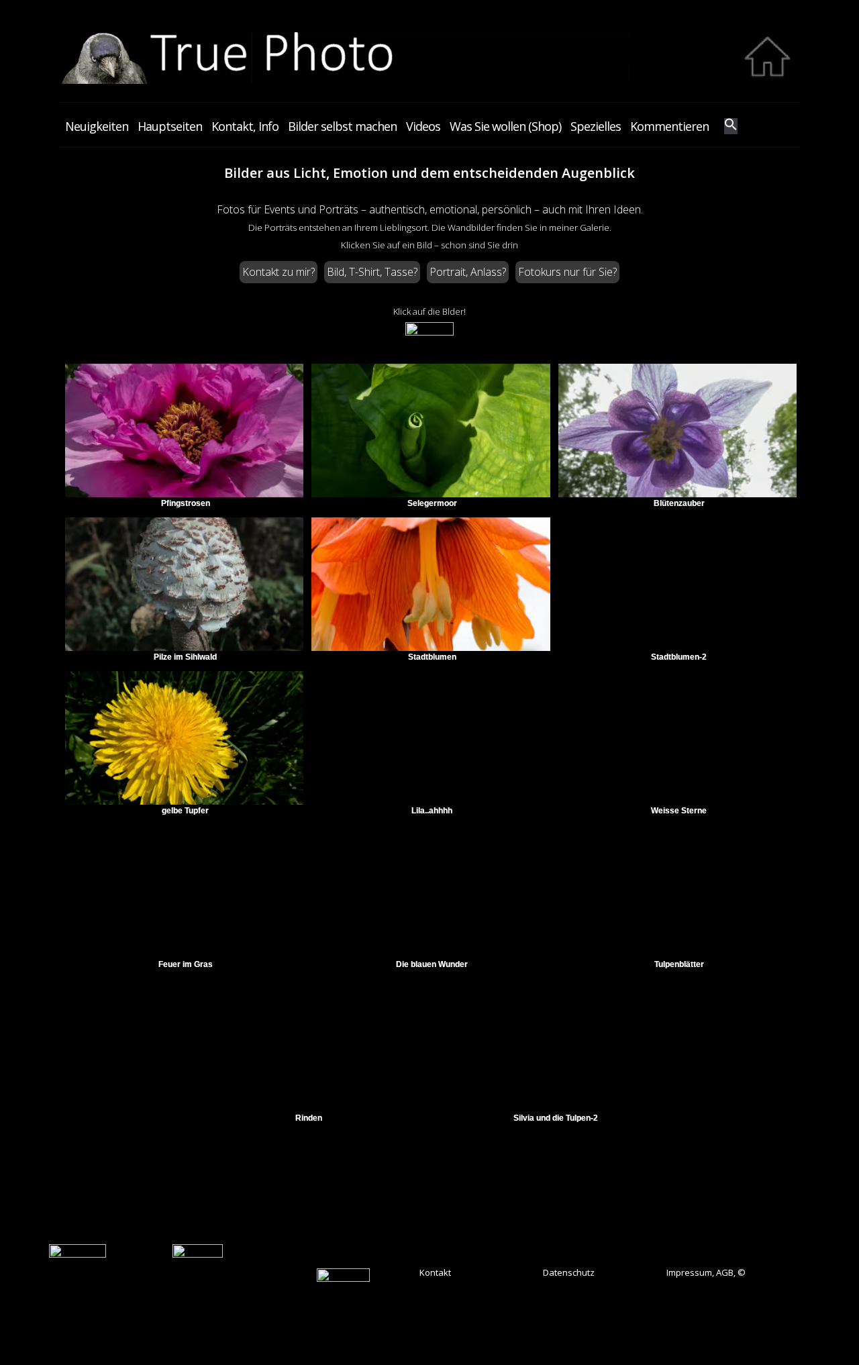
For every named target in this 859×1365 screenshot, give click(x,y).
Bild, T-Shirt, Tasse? (372, 271)
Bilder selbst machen (342, 126)
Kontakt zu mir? (278, 271)
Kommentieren (669, 126)
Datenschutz (569, 1272)
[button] (731, 126)
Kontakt (435, 1272)
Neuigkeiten (96, 126)
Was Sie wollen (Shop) (505, 126)
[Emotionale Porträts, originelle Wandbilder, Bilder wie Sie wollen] (430, 80)
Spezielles (595, 126)
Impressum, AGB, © (706, 1272)
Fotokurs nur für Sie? (567, 271)
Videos (423, 126)
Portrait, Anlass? (468, 271)
